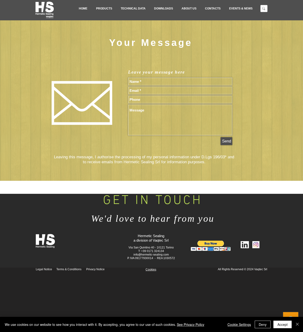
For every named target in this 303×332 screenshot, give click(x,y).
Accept (282, 324)
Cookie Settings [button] (239, 324)
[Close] (297, 324)
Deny (263, 324)
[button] (104, 8)
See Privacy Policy (190, 324)
